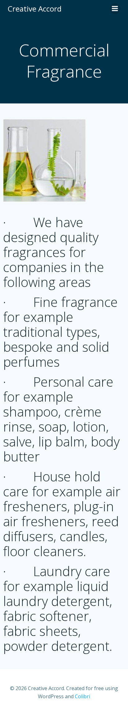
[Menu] (115, 8)
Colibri (82, 696)
